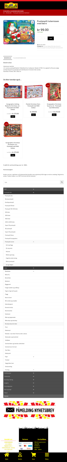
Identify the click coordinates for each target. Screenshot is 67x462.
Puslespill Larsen (44, 47)
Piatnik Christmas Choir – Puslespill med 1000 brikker (33, 105)
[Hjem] (3, 13)
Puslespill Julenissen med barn (21, 13)
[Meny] (47, 454)
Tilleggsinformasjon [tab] (19, 58)
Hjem (6, 459)
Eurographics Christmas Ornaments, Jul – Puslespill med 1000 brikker (13, 145)
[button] (32, 22)
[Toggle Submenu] (33, 189)
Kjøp (50, 38)
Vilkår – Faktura (37, 449)
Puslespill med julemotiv (56, 47)
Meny (47, 459)
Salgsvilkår (36, 444)
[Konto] (20, 454)
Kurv (33, 459)
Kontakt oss (37, 446)
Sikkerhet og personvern (40, 442)
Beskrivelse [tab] (7, 58)
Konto (20, 459)
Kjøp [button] (13, 116)
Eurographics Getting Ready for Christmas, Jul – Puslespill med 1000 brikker (12, 106)
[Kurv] (33, 454)
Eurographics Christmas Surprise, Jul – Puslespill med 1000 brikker (54, 105)
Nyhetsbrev (37, 447)
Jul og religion (47, 46)
